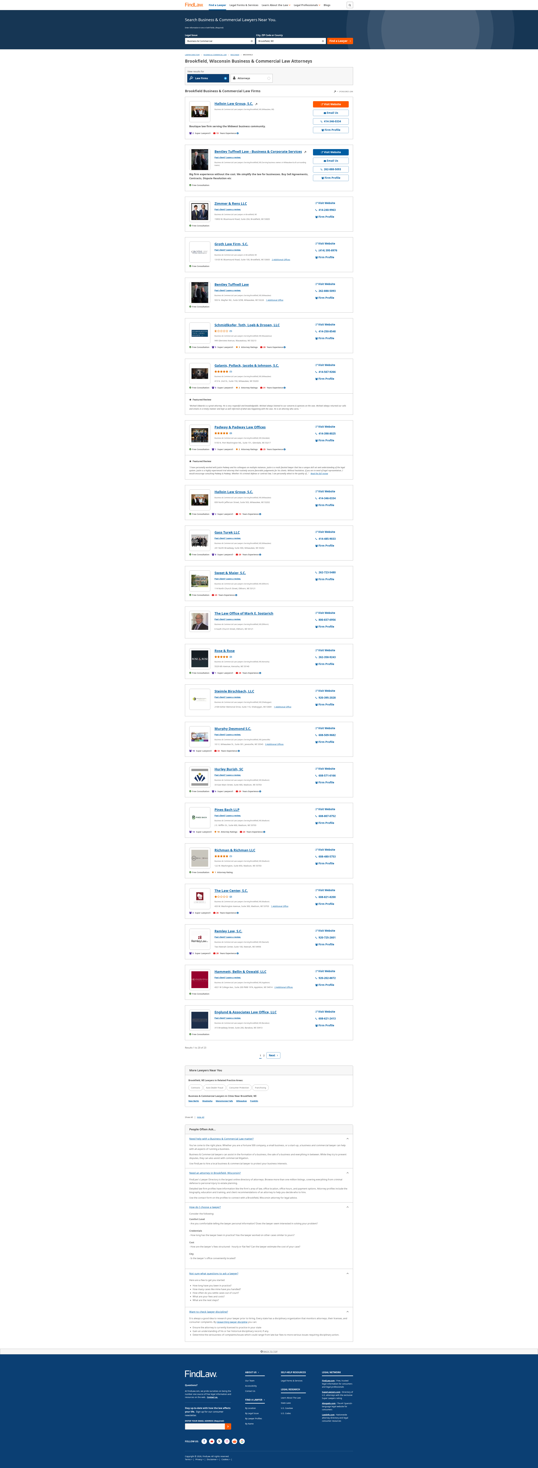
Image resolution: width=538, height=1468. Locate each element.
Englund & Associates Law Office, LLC (245, 1012)
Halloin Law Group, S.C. (233, 103)
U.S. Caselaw (287, 1408)
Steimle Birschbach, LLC (234, 691)
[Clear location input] (323, 41)
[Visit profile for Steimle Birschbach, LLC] (199, 699)
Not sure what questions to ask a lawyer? (213, 1273)
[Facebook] (204, 1441)
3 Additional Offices (274, 744)
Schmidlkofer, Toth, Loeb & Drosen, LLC (247, 325)
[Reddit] (234, 1441)
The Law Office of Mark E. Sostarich (243, 613)
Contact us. (212, 1397)
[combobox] (220, 41)
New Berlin (193, 1101)
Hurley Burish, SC (228, 769)
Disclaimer (212, 1459)
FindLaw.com (328, 1380)
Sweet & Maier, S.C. (230, 572)
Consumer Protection (239, 1087)
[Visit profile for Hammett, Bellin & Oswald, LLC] (199, 979)
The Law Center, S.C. (231, 890)
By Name (249, 1423)
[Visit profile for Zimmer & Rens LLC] (199, 211)
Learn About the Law (291, 1397)
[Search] (350, 5)
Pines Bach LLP (226, 809)
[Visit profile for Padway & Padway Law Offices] (199, 435)
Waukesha (207, 1101)
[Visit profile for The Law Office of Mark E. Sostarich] (199, 621)
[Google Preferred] (242, 1441)
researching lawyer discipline (232, 1322)
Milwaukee (241, 1101)
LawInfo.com (328, 1414)
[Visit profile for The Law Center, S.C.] (199, 898)
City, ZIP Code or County (269, 35)
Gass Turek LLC (227, 532)
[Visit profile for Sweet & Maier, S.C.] (199, 581)
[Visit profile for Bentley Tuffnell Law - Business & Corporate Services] (199, 159)
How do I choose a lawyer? (205, 1207)
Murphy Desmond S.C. (232, 728)
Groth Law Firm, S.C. (231, 244)
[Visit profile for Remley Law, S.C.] (199, 939)
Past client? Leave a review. (227, 157)
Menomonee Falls (224, 1101)
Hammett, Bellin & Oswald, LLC (240, 971)
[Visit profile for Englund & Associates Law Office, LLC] (199, 1020)
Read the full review (319, 473)
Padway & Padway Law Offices (240, 427)
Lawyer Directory (192, 55)
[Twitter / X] (219, 1441)
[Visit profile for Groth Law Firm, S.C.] (199, 252)
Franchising (260, 1087)
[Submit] (228, 1426)
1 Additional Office (274, 300)
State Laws (286, 1403)
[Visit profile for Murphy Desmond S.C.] (199, 736)
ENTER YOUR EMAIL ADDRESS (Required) (204, 1421)
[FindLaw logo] (195, 5)
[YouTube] (211, 1441)
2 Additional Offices (281, 259)
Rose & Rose (224, 650)
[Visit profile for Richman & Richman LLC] (199, 858)
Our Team (249, 1380)
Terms (188, 1459)
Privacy (199, 1459)
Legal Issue (191, 35)
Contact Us (250, 1391)
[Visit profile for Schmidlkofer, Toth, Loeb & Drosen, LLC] (199, 333)
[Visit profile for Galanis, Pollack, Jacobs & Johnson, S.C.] (199, 373)
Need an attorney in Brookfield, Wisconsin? (215, 1173)
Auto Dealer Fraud (214, 1087)
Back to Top (270, 1351)
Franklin (254, 1101)
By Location (250, 1408)
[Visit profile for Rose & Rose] (199, 658)
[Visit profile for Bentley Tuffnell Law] (199, 292)
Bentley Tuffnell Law (231, 284)
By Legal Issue (252, 1413)
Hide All (200, 1117)
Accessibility (251, 1385)
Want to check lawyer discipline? (208, 1311)
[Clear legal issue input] (252, 41)
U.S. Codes (286, 1413)
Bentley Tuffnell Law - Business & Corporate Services (258, 151)
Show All (189, 1117)
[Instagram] (227, 1441)
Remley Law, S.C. (228, 931)
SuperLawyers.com (331, 1392)
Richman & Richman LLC (234, 850)
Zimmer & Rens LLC (230, 203)
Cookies (225, 1459)
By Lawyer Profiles (253, 1418)
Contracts (195, 1087)
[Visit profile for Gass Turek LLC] (199, 540)
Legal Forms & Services (291, 1380)
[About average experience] (238, 133)
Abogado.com (329, 1403)
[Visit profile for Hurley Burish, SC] (199, 777)
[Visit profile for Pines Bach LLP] (199, 817)
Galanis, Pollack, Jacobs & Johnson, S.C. (246, 365)
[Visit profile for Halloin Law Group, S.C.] (199, 111)
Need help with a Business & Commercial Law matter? (221, 1138)
